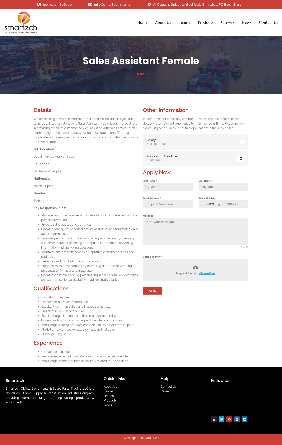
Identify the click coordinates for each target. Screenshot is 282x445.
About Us (163, 22)
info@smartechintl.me (112, 4)
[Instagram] (214, 419)
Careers (227, 22)
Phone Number (208, 198)
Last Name (206, 180)
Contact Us (268, 22)
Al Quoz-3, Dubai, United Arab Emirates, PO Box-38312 (197, 4)
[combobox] (206, 204)
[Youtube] (229, 419)
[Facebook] (237, 419)
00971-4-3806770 (57, 4)
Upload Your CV (153, 256)
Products (205, 22)
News (246, 22)
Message (148, 215)
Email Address (152, 198)
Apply (152, 290)
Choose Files (207, 273)
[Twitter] (221, 419)
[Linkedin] (244, 419)
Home (142, 22)
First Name (150, 180)
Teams (184, 22)
